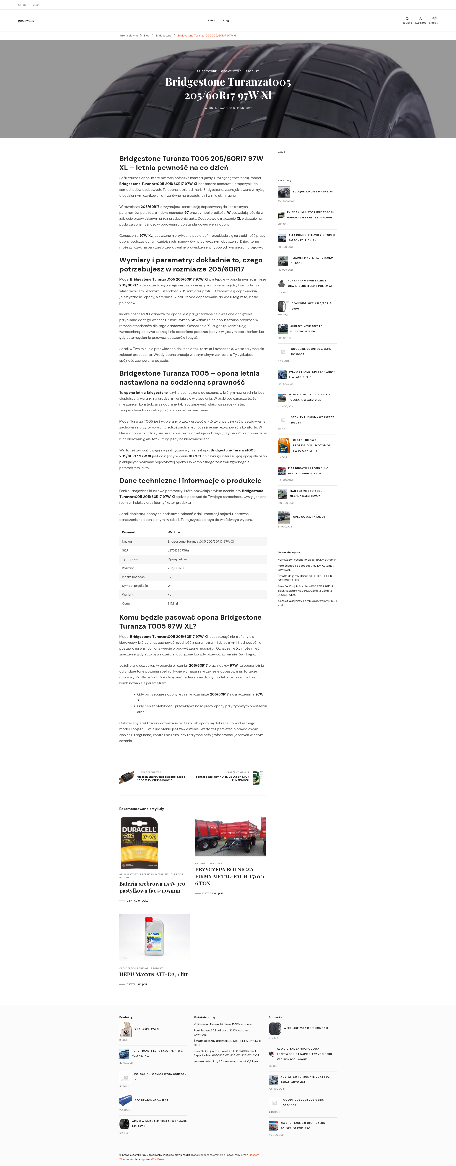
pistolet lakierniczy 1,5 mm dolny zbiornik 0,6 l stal (226, 1061)
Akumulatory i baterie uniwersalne (143, 874)
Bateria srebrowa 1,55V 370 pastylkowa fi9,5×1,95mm (152, 887)
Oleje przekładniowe (134, 968)
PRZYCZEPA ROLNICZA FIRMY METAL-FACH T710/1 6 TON (229, 876)
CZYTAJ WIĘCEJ (137, 901)
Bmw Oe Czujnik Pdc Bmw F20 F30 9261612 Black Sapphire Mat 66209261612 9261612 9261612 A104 (305, 590)
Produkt (252, 71)
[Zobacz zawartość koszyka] (433, 19)
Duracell (177, 874)
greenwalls (26, 20)
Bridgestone (207, 71)
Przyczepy (217, 863)
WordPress (158, 1159)
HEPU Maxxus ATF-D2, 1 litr (153, 974)
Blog (36, 4)
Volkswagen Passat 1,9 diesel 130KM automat (307, 559)
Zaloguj (420, 23)
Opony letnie (231, 71)
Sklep (22, 4)
